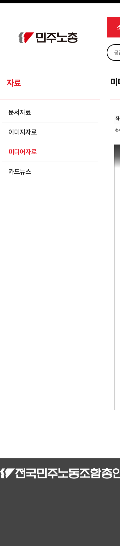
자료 (13, 83)
